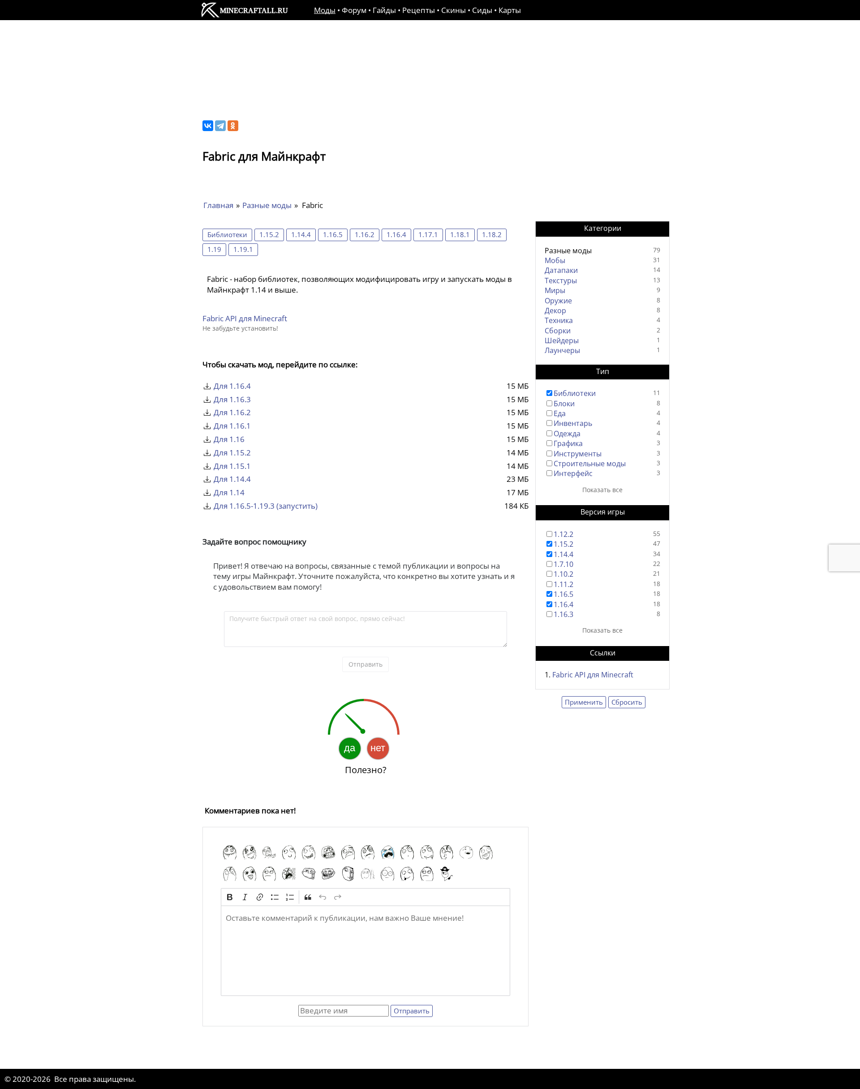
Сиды (482, 10)
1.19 (214, 249)
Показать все (602, 489)
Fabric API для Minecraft (244, 318)
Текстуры (561, 280)
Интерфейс (573, 473)
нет (377, 747)
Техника (559, 320)
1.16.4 (396, 234)
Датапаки (561, 270)
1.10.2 (563, 574)
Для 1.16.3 (232, 399)
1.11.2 (563, 584)
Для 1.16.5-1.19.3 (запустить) (266, 506)
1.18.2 (492, 234)
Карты (510, 10)
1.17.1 (428, 234)
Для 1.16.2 (232, 412)
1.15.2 (269, 234)
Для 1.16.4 (232, 386)
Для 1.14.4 (232, 479)
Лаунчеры (562, 350)
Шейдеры (562, 340)
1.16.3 (563, 614)
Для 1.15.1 (232, 466)
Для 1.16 (229, 439)
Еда (560, 413)
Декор (555, 310)
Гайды (384, 10)
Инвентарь (573, 423)
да (349, 747)
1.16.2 (364, 234)
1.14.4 (301, 234)
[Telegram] (220, 125)
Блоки (564, 403)
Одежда (567, 433)
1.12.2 (563, 534)
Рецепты (418, 10)
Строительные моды (590, 463)
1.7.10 (563, 564)
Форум (354, 10)
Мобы (555, 260)
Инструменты (578, 454)
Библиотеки (227, 234)
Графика (568, 443)
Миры (555, 290)
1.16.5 (333, 234)
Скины (453, 10)
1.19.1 (243, 249)
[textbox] (365, 951)
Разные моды (267, 205)
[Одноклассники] (233, 125)
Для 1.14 (229, 492)
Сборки (558, 331)
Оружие (558, 301)
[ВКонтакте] (207, 125)
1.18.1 (460, 234)
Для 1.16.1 (232, 426)
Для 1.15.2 (232, 452)
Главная (218, 205)
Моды (324, 10)
